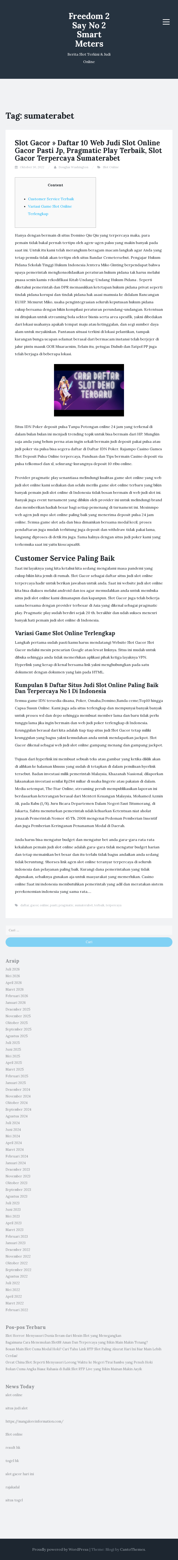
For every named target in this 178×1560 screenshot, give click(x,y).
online (44, 905)
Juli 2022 (13, 1283)
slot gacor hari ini (20, 1474)
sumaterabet (84, 905)
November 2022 (18, 1256)
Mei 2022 (13, 1290)
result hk (13, 1448)
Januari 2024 (16, 1163)
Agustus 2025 (17, 1036)
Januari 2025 (16, 1083)
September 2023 (18, 1190)
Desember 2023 (18, 1169)
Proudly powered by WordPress (60, 1549)
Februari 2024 (17, 1156)
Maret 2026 (15, 989)
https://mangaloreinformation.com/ (35, 1421)
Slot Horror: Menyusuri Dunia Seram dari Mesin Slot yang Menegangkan (63, 1336)
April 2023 (14, 1223)
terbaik (99, 905)
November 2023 (18, 1176)
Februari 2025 (17, 1076)
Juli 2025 (13, 1043)
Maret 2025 (15, 1069)
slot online (14, 1395)
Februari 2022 (17, 1310)
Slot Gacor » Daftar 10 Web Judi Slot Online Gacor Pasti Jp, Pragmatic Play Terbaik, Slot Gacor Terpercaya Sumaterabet (88, 150)
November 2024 (18, 1096)
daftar (24, 905)
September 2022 (18, 1270)
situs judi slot (17, 1408)
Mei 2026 (13, 976)
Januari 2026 (16, 1003)
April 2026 (14, 983)
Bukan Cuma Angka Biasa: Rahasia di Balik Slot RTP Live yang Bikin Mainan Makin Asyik (74, 1369)
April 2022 (14, 1296)
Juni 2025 (13, 1049)
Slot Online (111, 167)
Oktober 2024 (17, 1103)
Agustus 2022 (17, 1276)
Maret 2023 (14, 1230)
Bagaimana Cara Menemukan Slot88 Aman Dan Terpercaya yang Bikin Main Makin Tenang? (77, 1342)
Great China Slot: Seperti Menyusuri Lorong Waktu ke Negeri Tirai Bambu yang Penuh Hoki (79, 1362)
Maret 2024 (15, 1150)
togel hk (12, 1461)
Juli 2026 (13, 969)
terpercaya (113, 905)
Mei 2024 (13, 1136)
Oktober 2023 (16, 1183)
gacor (34, 905)
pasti (53, 905)
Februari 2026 (17, 996)
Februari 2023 (17, 1236)
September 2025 (19, 1029)
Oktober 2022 (17, 1263)
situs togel (14, 1500)
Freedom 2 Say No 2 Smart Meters (89, 30)
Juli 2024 (13, 1123)
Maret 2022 (15, 1303)
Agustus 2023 (16, 1196)
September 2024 (18, 1109)
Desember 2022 (18, 1250)
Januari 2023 (15, 1243)
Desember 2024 (18, 1090)
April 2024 (14, 1143)
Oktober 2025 (17, 1023)
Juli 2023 (12, 1203)
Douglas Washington (73, 167)
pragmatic (66, 905)
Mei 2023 (13, 1216)
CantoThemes (132, 1549)
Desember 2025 (18, 1009)
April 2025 (14, 1063)
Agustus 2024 (17, 1116)
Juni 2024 (13, 1130)
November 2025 (18, 1016)
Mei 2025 (13, 1056)
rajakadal (12, 1487)
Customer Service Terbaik (51, 199)
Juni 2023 (13, 1210)
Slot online (14, 1434)
